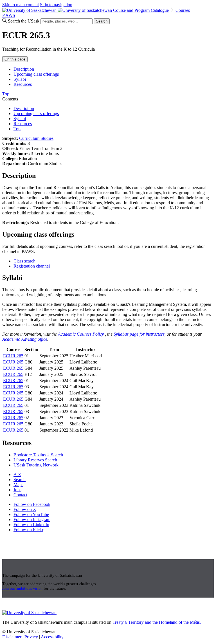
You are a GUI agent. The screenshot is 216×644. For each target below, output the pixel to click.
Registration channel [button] (32, 266)
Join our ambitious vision (22, 588)
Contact (20, 494)
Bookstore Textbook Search (38, 454)
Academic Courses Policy (81, 334)
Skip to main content (20, 4)
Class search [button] (24, 261)
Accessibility (52, 636)
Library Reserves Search (35, 459)
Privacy (31, 636)
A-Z (17, 474)
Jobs (17, 489)
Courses (183, 10)
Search (101, 21)
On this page (14, 59)
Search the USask (23, 21)
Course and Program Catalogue (141, 10)
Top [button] (5, 93)
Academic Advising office (24, 339)
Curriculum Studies (36, 138)
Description (24, 69)
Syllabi (20, 79)
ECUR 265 (13, 355)
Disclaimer (11, 636)
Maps (18, 484)
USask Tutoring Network (36, 465)
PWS (8, 15)
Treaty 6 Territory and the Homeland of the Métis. (156, 622)
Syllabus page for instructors (139, 334)
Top (17, 128)
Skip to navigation (56, 4)
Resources (23, 84)
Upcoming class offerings (36, 74)
